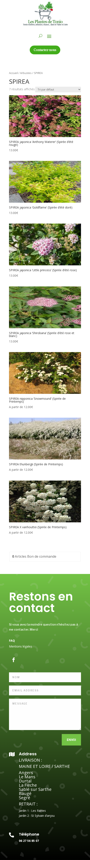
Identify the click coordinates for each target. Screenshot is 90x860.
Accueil (13, 73)
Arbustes (26, 73)
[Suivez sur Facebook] (13, 659)
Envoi (71, 740)
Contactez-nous (45, 50)
